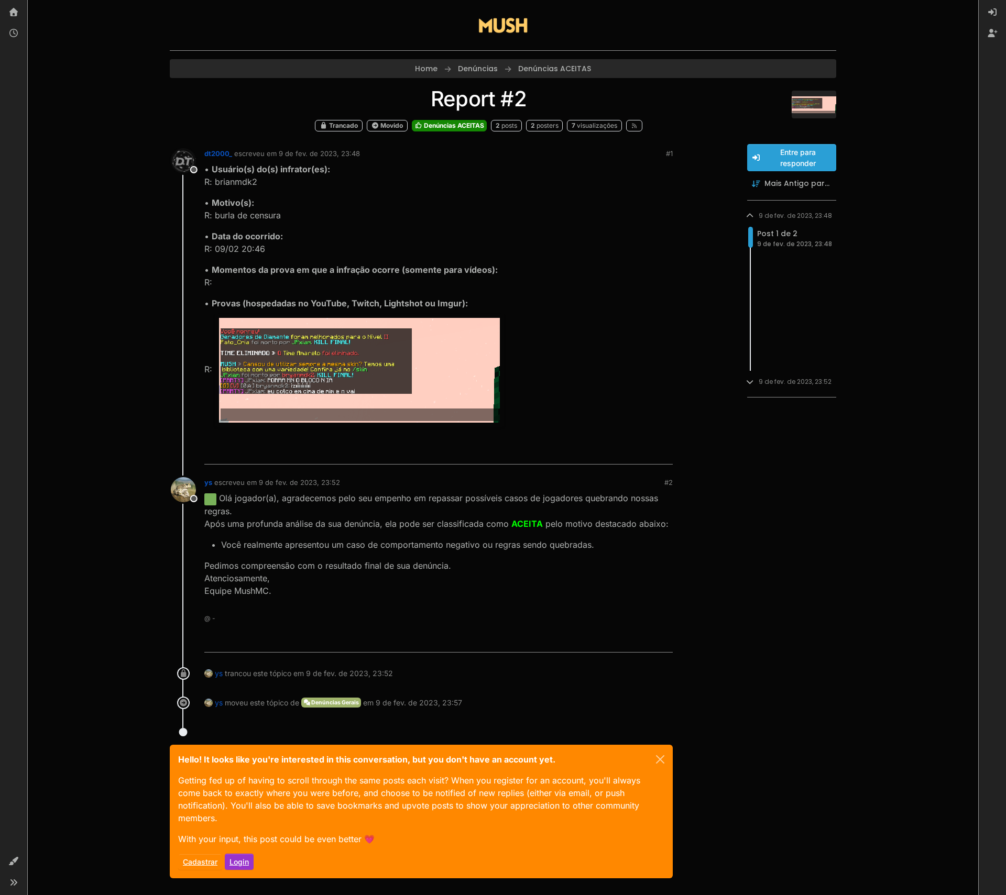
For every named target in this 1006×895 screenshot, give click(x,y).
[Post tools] (663, 452)
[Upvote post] (626, 452)
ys (208, 482)
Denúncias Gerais (334, 702)
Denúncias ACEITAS (453, 125)
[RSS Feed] (634, 125)
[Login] (992, 12)
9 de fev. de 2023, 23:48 (319, 153)
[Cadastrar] (992, 33)
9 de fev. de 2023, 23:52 (299, 482)
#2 (668, 482)
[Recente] (13, 33)
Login (239, 861)
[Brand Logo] (503, 25)
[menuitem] (992, 12)
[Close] (660, 759)
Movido (391, 125)
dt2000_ (218, 153)
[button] (13, 861)
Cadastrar (200, 861)
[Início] (13, 12)
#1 (669, 153)
